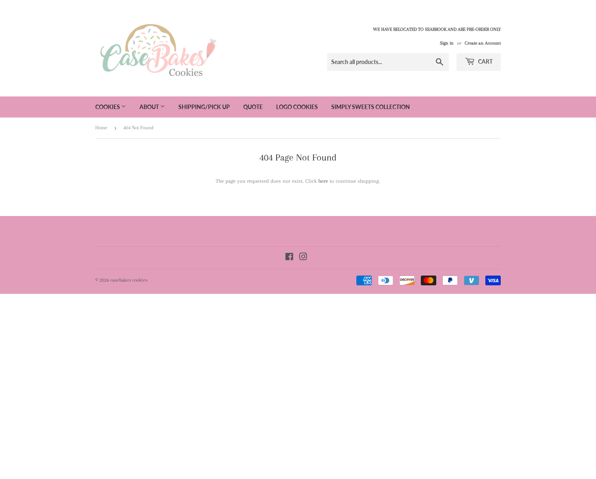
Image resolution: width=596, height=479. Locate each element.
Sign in (447, 43)
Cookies (108, 106)
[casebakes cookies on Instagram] (303, 258)
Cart (485, 61)
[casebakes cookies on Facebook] (289, 258)
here (323, 181)
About (149, 106)
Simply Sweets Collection (370, 106)
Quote (253, 106)
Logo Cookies (297, 106)
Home (101, 127)
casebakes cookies (129, 280)
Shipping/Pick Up (204, 106)
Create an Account (483, 43)
